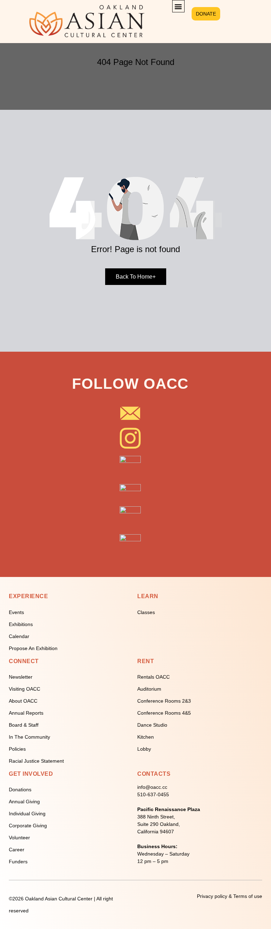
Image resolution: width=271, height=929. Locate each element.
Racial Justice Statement (36, 761)
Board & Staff (23, 725)
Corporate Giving (28, 825)
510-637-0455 (153, 794)
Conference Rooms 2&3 (164, 701)
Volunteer (19, 837)
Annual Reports (26, 713)
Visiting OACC (24, 689)
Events (16, 612)
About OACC (23, 701)
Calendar (19, 636)
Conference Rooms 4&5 (164, 713)
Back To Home (136, 277)
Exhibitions (21, 624)
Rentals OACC (153, 677)
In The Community (29, 737)
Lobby (144, 749)
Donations (20, 789)
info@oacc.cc (152, 787)
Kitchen (145, 737)
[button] (178, 6)
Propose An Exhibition (33, 648)
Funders (18, 861)
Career (16, 849)
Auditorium (149, 689)
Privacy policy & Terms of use (229, 896)
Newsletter (20, 677)
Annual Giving (24, 801)
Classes (146, 612)
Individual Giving (27, 813)
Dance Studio (152, 725)
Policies (17, 749)
